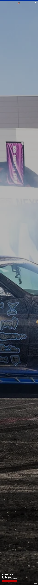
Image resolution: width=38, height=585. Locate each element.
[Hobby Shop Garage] (19, 3)
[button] (33, 2)
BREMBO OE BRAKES (22, 0)
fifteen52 (9, 0)
